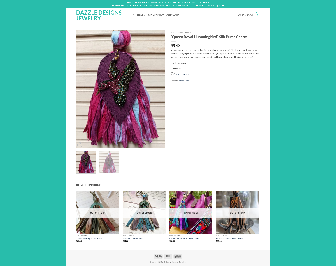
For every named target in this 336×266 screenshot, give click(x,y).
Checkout (172, 15)
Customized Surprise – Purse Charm (184, 238)
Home (173, 32)
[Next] (159, 89)
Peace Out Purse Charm (133, 238)
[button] (249, 15)
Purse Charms (184, 32)
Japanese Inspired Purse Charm (229, 238)
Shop (140, 15)
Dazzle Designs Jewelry (99, 15)
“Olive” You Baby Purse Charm (89, 238)
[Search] (133, 15)
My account (156, 15)
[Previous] (82, 89)
